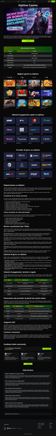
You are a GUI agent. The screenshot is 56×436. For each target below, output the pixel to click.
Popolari (8, 77)
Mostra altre (28, 363)
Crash (33, 77)
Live (21, 77)
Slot (45, 77)
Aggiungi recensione (47, 348)
